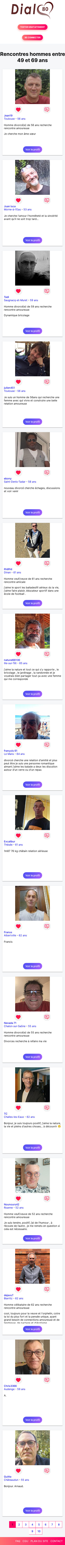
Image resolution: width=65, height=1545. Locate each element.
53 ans (28, 209)
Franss (8, 932)
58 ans (32, 481)
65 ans (23, 663)
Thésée (8, 844)
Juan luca (10, 206)
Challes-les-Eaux (14, 1116)
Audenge (9, 1389)
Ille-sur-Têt (10, 663)
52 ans (19, 1207)
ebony (8, 478)
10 (39, 1531)
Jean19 (8, 115)
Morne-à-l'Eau (12, 209)
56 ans (21, 118)
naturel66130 (12, 660)
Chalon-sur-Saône (14, 1026)
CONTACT (56, 1541)
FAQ (17, 1541)
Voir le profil (32, 149)
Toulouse (9, 118)
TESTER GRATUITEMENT (32, 27)
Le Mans (9, 753)
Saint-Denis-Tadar (14, 481)
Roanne (8, 1207)
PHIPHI (8, 569)
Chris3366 (10, 1385)
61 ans (17, 572)
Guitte (7, 1476)
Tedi (6, 297)
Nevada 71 (10, 1023)
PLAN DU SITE (39, 1541)
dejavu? (8, 1295)
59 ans (34, 300)
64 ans (21, 753)
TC (5, 1113)
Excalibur (9, 841)
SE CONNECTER (32, 37)
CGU (25, 1541)
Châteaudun (11, 1479)
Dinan (7, 572)
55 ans (32, 1026)
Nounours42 (11, 1204)
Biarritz (8, 1298)
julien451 (9, 387)
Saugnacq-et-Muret (15, 300)
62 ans (23, 935)
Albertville (10, 935)
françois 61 (10, 750)
